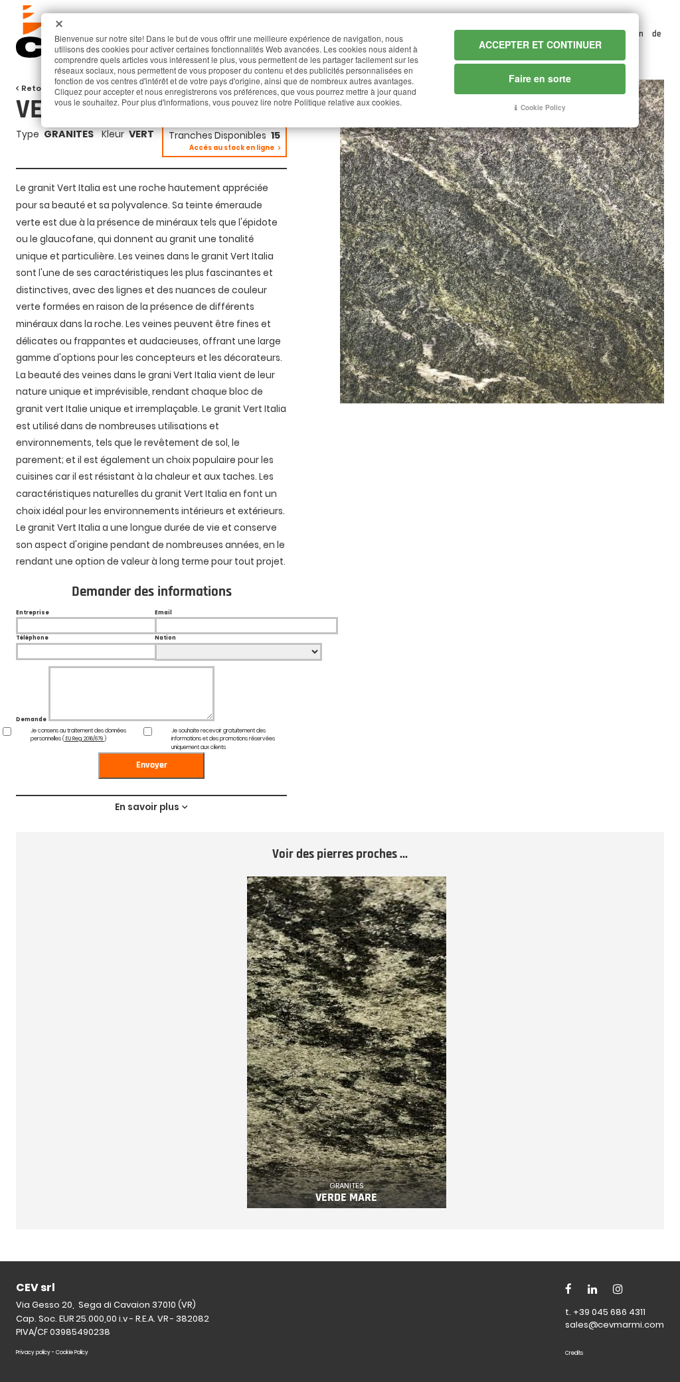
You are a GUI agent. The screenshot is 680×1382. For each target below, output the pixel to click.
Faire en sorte (540, 78)
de (656, 34)
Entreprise (32, 612)
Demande (31, 719)
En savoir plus (147, 807)
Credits (574, 1353)
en (640, 34)
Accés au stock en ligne (232, 147)
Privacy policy (33, 1352)
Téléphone (32, 638)
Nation (165, 638)
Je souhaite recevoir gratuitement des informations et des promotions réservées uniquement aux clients (223, 739)
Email (163, 612)
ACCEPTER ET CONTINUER (540, 44)
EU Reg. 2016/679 (84, 738)
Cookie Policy (72, 1352)
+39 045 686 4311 (609, 1312)
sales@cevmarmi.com (614, 1324)
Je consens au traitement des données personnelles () (78, 735)
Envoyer (151, 765)
